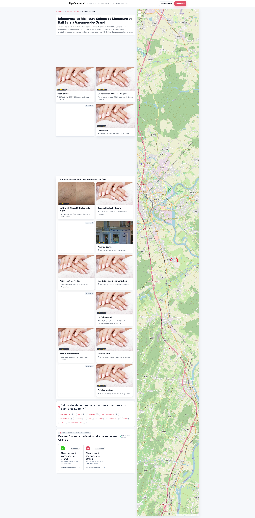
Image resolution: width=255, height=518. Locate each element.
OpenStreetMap (187, 515)
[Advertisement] (95, 51)
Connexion (180, 3)
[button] (171, 259)
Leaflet (179, 515)
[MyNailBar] (77, 3)
